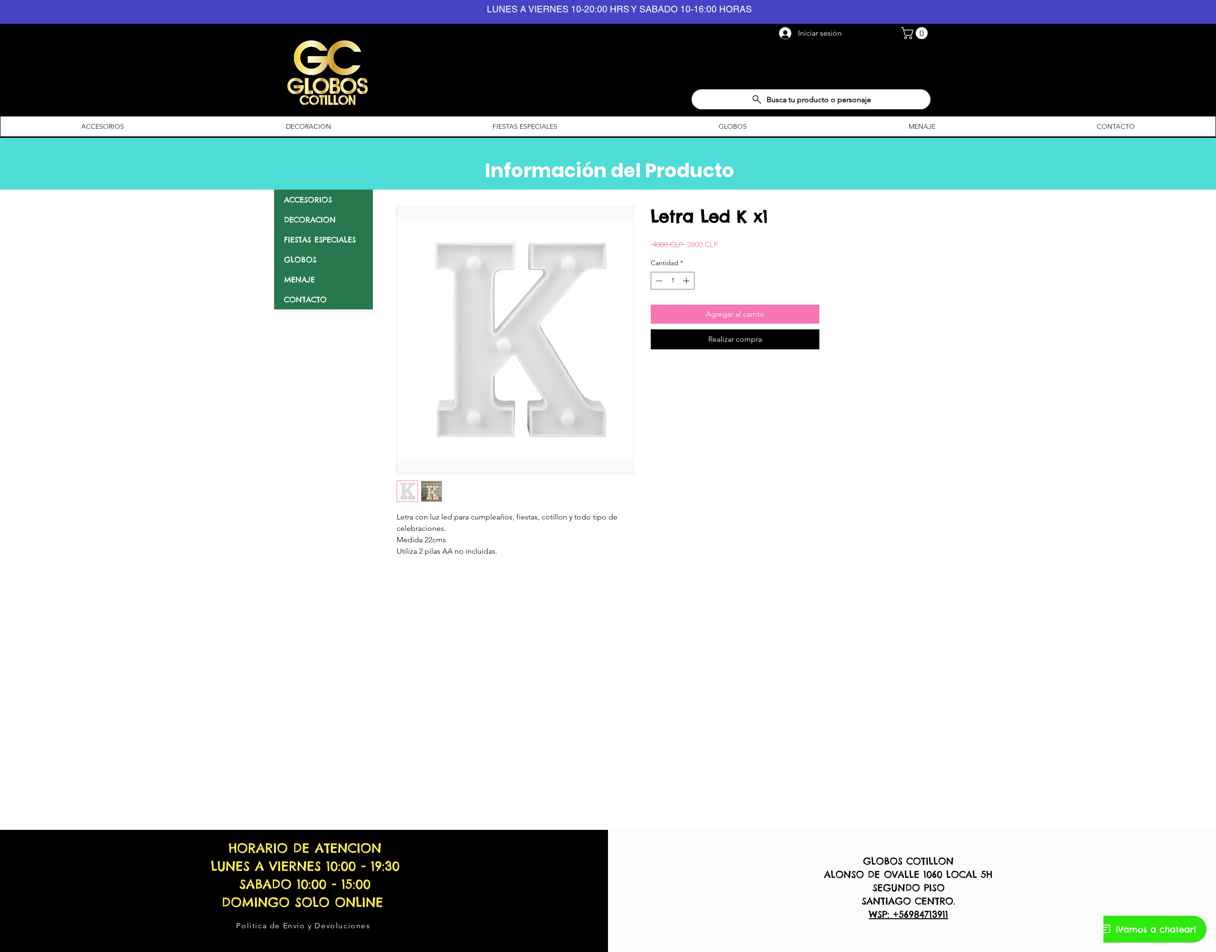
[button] (916, 33)
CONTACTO (305, 299)
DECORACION (310, 219)
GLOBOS (300, 259)
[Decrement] (658, 280)
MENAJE (299, 279)
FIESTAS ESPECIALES (320, 239)
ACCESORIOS (308, 199)
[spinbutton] (672, 280)
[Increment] (687, 280)
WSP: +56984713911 (908, 914)
